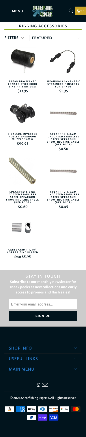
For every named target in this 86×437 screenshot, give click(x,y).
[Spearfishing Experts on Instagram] (38, 385)
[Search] (71, 11)
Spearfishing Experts (35, 398)
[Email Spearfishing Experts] (45, 385)
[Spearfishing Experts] (43, 11)
